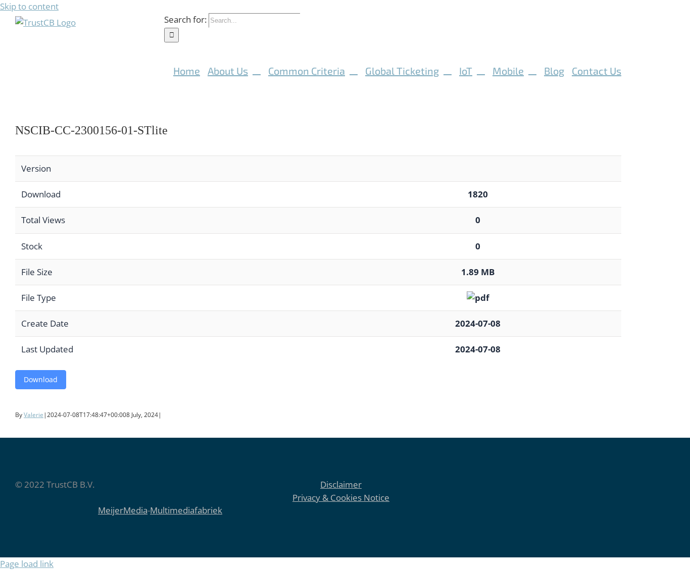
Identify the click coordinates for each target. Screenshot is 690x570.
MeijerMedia (122, 510)
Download (41, 379)
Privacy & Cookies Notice (340, 497)
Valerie (33, 414)
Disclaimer (341, 484)
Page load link (27, 563)
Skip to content (29, 6)
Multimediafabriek (186, 510)
